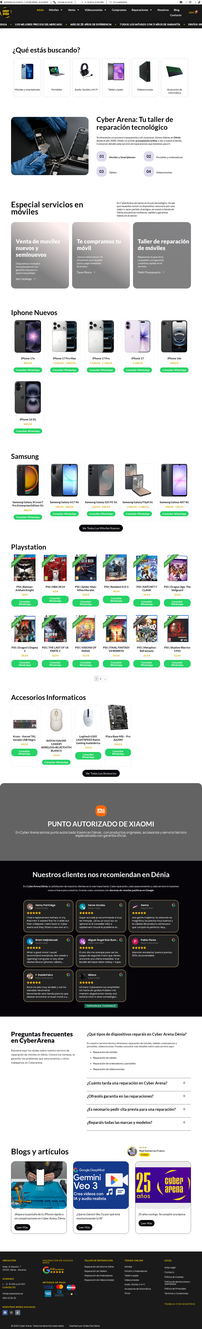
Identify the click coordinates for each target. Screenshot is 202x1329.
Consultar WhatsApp (28, 369)
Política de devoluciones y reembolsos (177, 1282)
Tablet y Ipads (115, 89)
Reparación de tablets (105, 1057)
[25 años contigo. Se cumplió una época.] (163, 1185)
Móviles (54, 10)
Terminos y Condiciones (176, 1293)
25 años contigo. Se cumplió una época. (162, 1214)
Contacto (175, 15)
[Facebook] (5, 1312)
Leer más (22, 1227)
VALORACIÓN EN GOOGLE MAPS (58, 1261)
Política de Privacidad (175, 1288)
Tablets (113, 172)
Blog (176, 10)
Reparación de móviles (105, 1051)
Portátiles (56, 89)
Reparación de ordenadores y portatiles (114, 1063)
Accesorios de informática (174, 91)
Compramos (119, 10)
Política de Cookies (173, 1276)
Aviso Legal (169, 1267)
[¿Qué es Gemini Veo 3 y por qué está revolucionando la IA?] (101, 1185)
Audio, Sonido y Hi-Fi (86, 89)
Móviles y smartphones (27, 89)
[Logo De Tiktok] (17, 1312)
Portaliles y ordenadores (169, 157)
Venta (71, 10)
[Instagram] (11, 1312)
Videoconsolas (93, 10)
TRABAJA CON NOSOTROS (179, 1304)
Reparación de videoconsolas (109, 1069)
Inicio (40, 10)
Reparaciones (140, 10)
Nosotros (163, 10)
